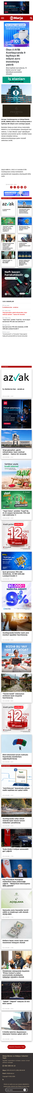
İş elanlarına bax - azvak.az (10, 307)
